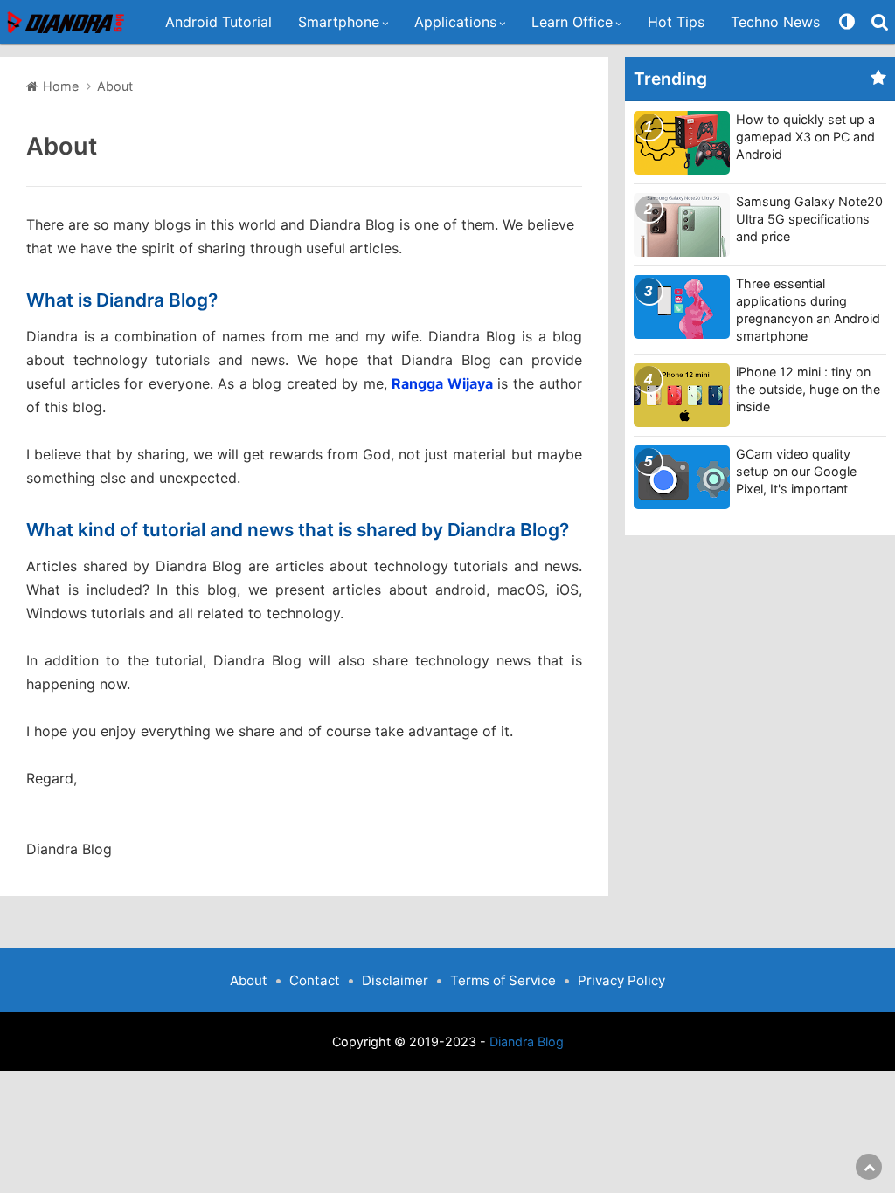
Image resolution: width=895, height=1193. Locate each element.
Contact (314, 980)
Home (61, 86)
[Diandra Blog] (67, 22)
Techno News (775, 22)
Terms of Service (503, 980)
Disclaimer (395, 980)
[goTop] (869, 1167)
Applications (455, 22)
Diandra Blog (526, 1041)
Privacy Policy (621, 980)
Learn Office (572, 22)
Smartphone (338, 22)
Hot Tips (676, 22)
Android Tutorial (218, 22)
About (61, 146)
